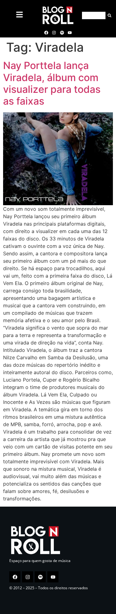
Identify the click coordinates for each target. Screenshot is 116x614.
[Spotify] (62, 32)
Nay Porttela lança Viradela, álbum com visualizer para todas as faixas (52, 83)
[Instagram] (54, 32)
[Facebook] (46, 32)
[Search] (108, 15)
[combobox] (93, 15)
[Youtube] (69, 32)
